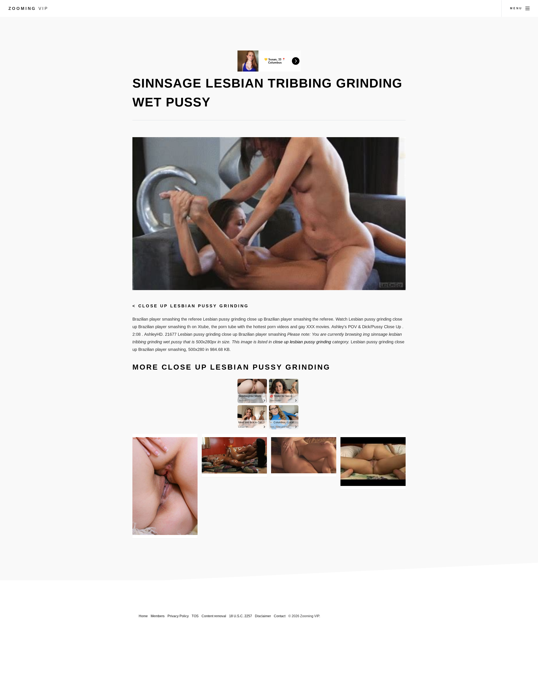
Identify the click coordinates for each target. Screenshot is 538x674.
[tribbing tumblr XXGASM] (234, 455)
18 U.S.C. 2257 (240, 616)
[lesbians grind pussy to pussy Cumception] (303, 455)
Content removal (214, 616)
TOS (195, 616)
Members (158, 616)
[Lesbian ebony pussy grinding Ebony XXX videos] (373, 461)
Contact (279, 616)
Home (143, 616)
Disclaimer (263, 616)
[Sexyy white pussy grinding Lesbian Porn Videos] (165, 486)
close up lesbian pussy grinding (193, 306)
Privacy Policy (178, 616)
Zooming (28, 8)
